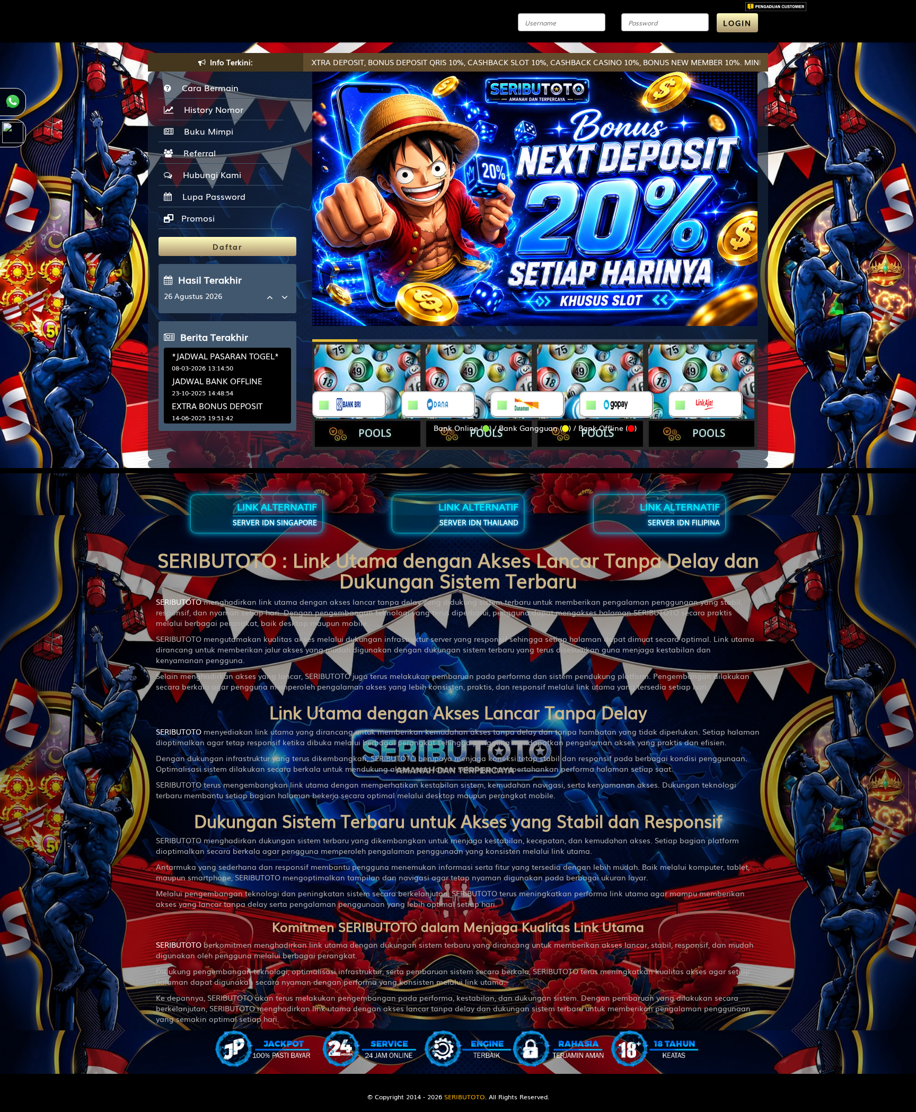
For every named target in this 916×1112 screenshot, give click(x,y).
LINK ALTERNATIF (275, 513)
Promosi (197, 217)
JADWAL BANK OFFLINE (217, 380)
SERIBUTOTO (178, 601)
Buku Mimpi (206, 131)
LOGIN (737, 22)
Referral (197, 152)
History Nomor (211, 109)
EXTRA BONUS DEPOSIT (217, 405)
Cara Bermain (208, 87)
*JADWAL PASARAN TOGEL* (225, 355)
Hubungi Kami (209, 174)
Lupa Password (211, 196)
